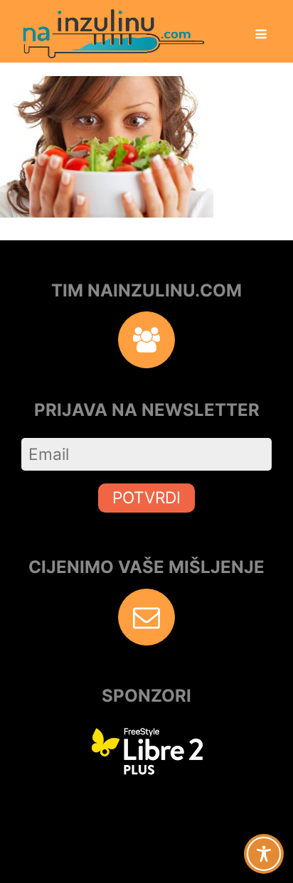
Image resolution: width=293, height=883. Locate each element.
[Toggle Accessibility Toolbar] (263, 853)
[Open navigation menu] (261, 35)
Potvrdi (146, 497)
